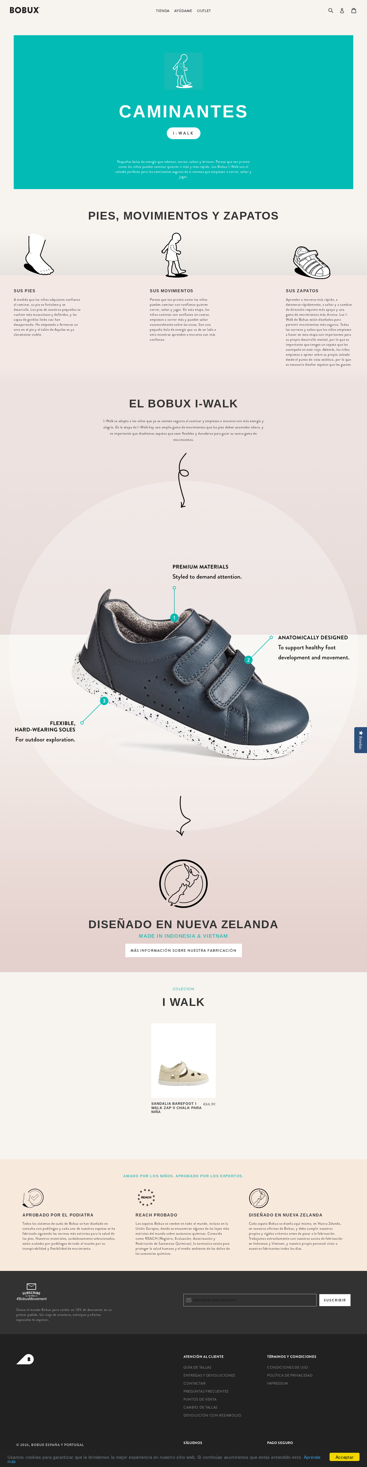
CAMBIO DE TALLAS (200, 1407)
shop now (183, 1130)
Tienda (163, 10)
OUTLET (204, 10)
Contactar (194, 1383)
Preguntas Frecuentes (206, 1391)
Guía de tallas (197, 1367)
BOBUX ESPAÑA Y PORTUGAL (57, 1444)
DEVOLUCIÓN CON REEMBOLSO (213, 1415)
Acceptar (345, 1457)
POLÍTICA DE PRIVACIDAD (289, 1375)
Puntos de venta (200, 1399)
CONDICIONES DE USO (287, 1367)
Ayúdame (183, 10)
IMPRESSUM (277, 1383)
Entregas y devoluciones (209, 1375)
